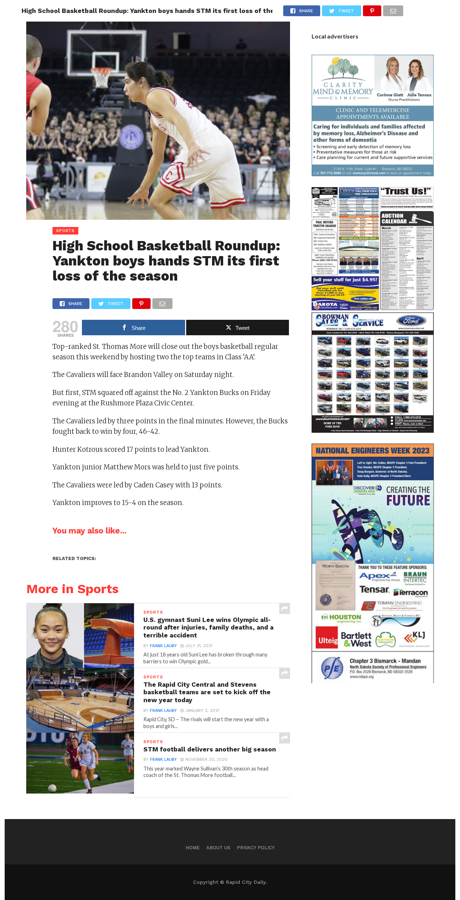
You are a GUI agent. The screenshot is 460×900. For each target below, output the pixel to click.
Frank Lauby (163, 646)
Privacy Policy (256, 847)
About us (218, 847)
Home (192, 847)
